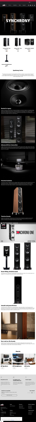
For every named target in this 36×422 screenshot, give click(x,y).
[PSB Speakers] (4, 5)
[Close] (21, 418)
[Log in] (32, 5)
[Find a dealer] (30, 5)
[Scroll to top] (34, 420)
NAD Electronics (12, 415)
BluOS (10, 414)
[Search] (28, 5)
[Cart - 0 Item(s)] (34, 5)
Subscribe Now (9, 395)
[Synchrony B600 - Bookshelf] (29, 42)
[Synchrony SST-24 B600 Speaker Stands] (6, 58)
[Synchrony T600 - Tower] (18, 42)
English (1, 421)
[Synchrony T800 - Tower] (6, 42)
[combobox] (1, 421)
